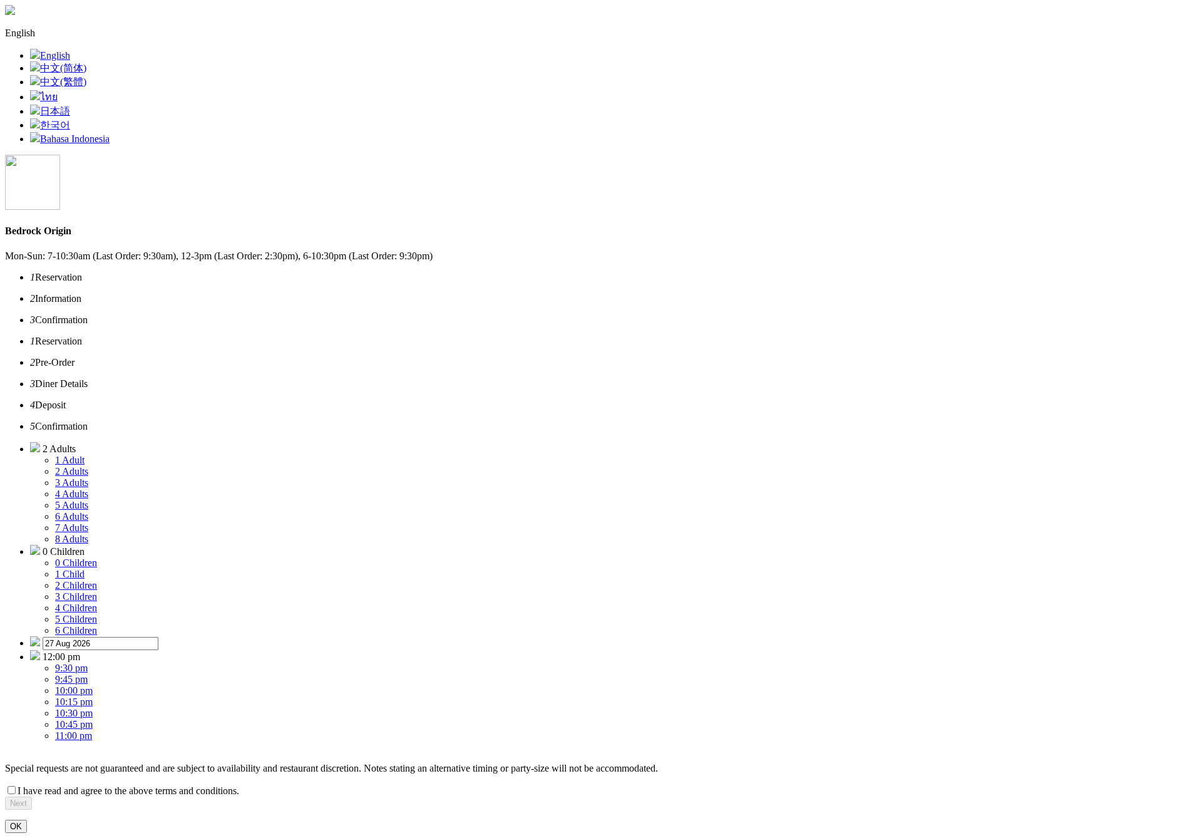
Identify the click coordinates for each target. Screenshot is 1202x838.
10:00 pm (74, 690)
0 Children (76, 562)
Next (18, 803)
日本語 (55, 111)
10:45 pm (74, 724)
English (55, 55)
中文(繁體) (63, 81)
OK (16, 826)
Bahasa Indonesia (75, 138)
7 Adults (71, 527)
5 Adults (71, 505)
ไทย (49, 96)
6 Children (76, 630)
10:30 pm (74, 713)
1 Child (70, 574)
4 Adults (71, 494)
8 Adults (71, 539)
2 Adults (71, 471)
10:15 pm (74, 701)
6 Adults (71, 516)
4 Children (76, 608)
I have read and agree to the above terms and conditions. (128, 790)
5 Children (76, 619)
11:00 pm (73, 735)
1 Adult (70, 460)
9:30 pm (71, 668)
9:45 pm (71, 679)
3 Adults (71, 482)
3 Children (76, 596)
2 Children (76, 585)
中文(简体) (63, 68)
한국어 (55, 125)
